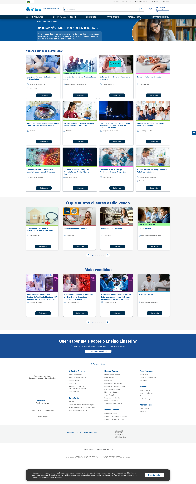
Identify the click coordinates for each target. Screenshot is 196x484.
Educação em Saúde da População (81, 404)
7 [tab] (103, 255)
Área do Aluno (126, 2)
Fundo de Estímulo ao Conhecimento (82, 407)
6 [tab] (101, 255)
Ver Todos (143, 380)
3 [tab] (95, 255)
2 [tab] (93, 255)
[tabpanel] (42, 228)
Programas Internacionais (78, 410)
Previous (88, 255)
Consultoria (144, 375)
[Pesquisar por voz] (64, 9)
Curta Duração (109, 395)
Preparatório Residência (113, 383)
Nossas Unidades (75, 380)
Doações (116, 2)
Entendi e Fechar (154, 475)
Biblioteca (72, 383)
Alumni (71, 402)
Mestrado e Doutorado (112, 392)
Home (39, 22)
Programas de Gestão (112, 398)
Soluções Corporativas (148, 377)
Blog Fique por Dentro (77, 391)
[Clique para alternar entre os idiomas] (30, 1)
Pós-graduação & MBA (112, 389)
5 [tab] (99, 255)
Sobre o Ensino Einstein (77, 377)
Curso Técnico (109, 377)
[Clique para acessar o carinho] (150, 9)
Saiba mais (44, 95)
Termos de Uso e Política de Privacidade (98, 449)
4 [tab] (97, 255)
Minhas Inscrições (146, 399)
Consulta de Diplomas (147, 396)
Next (108, 255)
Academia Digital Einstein (113, 403)
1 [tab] (92, 255)
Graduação (108, 380)
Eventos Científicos (111, 401)
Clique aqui (119, 431)
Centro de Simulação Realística (115, 416)
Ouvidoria (166, 2)
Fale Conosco (155, 2)
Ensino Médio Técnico (112, 375)
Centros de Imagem (111, 413)
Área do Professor (141, 2)
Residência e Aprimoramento (114, 386)
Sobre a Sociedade (76, 375)
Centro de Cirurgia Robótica (114, 419)
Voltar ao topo (99, 364)
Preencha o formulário (98, 351)
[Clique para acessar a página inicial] (42, 12)
